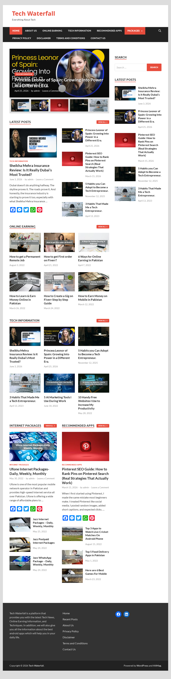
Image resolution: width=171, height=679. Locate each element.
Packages (133, 30)
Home (15, 30)
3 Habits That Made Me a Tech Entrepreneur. (96, 207)
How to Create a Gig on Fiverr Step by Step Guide (58, 299)
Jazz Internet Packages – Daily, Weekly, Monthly (43, 522)
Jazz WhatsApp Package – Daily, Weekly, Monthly (43, 561)
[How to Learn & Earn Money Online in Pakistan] (25, 281)
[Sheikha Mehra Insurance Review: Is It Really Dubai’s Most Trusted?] (33, 130)
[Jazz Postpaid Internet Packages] (20, 539)
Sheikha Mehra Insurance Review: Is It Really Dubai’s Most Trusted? (31, 170)
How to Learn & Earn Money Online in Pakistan (23, 299)
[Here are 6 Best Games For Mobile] (72, 570)
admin (37, 90)
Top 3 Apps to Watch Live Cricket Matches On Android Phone (96, 533)
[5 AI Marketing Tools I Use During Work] (59, 382)
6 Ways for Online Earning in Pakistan (90, 258)
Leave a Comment (51, 90)
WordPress (142, 665)
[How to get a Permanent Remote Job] (25, 242)
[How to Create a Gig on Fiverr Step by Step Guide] (59, 281)
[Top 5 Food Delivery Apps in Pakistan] (72, 552)
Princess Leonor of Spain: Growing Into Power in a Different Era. (97, 135)
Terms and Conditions (70, 38)
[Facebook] (118, 614)
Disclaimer (44, 38)
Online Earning (52, 30)
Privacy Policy (21, 38)
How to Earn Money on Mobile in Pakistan (92, 297)
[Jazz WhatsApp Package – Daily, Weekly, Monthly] (20, 558)
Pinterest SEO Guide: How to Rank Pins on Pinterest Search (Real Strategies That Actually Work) (97, 162)
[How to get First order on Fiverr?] (59, 242)
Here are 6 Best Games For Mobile (96, 572)
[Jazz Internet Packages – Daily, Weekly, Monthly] (20, 519)
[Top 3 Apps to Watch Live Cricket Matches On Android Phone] (72, 528)
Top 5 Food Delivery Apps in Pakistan (97, 553)
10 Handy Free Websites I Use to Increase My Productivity (89, 402)
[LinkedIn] (126, 614)
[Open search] (159, 31)
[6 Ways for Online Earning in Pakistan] (93, 242)
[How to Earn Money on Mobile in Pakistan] (93, 281)
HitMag (157, 665)
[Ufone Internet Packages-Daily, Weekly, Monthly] (33, 447)
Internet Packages (19, 465)
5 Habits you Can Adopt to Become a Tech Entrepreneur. (97, 187)
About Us (31, 30)
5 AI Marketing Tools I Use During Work (57, 399)
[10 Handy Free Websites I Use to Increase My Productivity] (93, 382)
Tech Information (79, 30)
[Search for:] (138, 67)
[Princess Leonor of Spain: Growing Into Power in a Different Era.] (59, 73)
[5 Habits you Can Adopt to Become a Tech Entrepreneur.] (72, 184)
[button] (104, 73)
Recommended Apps (109, 30)
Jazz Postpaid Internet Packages (44, 540)
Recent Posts (70, 619)
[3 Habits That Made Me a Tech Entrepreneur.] (72, 204)
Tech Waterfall (33, 13)
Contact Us (98, 38)
